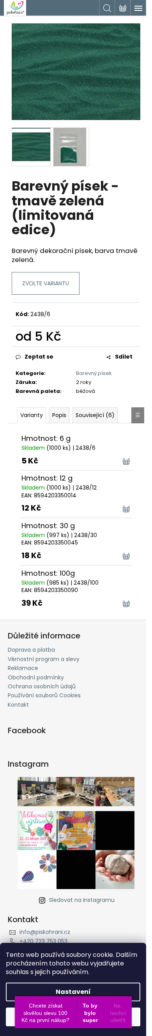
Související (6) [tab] (95, 415)
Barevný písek (94, 373)
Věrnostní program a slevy (44, 659)
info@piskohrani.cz (44, 932)
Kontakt (18, 705)
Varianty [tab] (31, 415)
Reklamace (23, 668)
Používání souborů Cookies (44, 695)
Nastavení (73, 991)
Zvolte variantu (45, 283)
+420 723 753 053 (43, 941)
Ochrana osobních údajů (42, 686)
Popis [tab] (59, 415)
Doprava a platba (31, 650)
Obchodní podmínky (36, 677)
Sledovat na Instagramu (82, 900)
